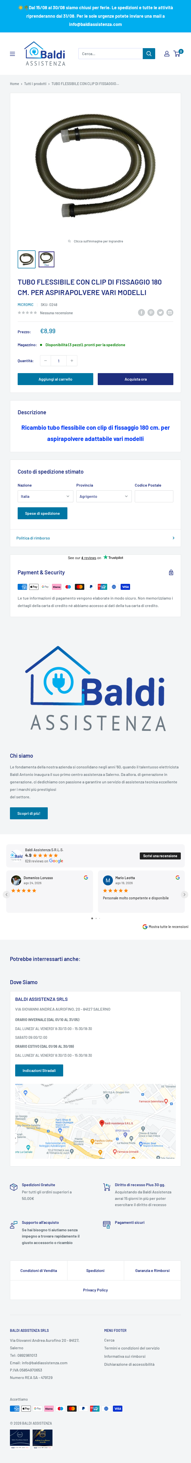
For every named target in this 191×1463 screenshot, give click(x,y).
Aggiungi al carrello (55, 379)
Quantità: (26, 360)
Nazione (25, 485)
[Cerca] (149, 53)
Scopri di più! (28, 813)
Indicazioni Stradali (39, 1070)
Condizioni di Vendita (38, 1270)
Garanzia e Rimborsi (152, 1270)
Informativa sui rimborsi (124, 1356)
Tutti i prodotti (35, 84)
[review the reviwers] (86, 878)
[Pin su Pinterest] (150, 312)
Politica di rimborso (33, 537)
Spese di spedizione (42, 513)
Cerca (109, 1340)
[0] (177, 54)
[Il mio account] (166, 53)
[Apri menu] (12, 54)
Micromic (26, 305)
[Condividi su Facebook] (141, 312)
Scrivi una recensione (160, 856)
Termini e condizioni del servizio (132, 1348)
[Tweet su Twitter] (160, 312)
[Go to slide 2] (96, 918)
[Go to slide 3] (99, 918)
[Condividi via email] (169, 312)
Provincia (84, 485)
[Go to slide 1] (92, 918)
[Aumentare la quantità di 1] (72, 360)
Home (14, 84)
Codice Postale (148, 485)
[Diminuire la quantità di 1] (45, 360)
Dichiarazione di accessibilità (129, 1364)
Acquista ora (136, 379)
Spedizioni (95, 1270)
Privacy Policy (95, 1289)
